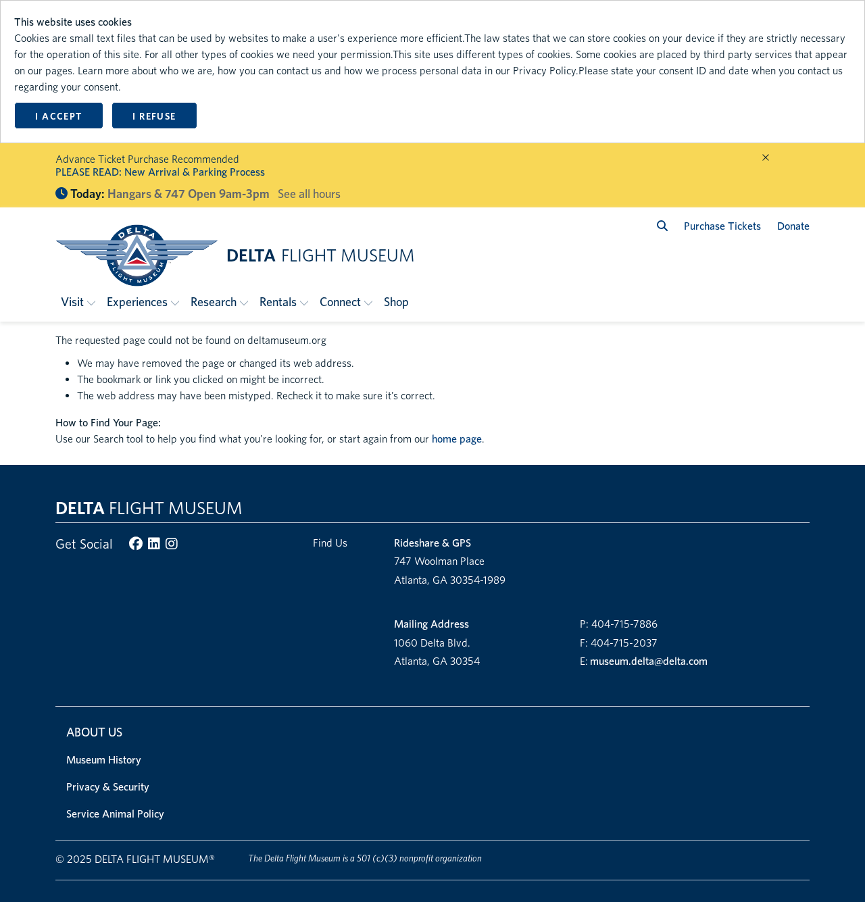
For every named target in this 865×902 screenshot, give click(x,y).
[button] (78, 301)
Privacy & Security (107, 786)
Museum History (103, 759)
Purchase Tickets (722, 226)
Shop (396, 302)
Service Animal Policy (115, 813)
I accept (58, 116)
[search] (662, 226)
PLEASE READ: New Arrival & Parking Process (160, 172)
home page (457, 438)
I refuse (154, 116)
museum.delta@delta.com (649, 661)
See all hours (309, 193)
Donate (793, 226)
